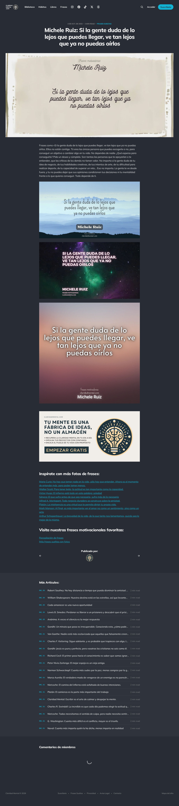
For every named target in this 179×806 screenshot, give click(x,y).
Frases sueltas (104, 24)
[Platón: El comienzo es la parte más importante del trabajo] (89, 692)
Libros (53, 7)
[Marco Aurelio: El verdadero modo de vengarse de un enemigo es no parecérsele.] (89, 677)
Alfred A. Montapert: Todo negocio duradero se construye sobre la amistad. (79, 500)
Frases (63, 7)
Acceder (151, 7)
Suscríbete (165, 7)
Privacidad (91, 793)
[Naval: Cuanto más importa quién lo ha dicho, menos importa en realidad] (89, 728)
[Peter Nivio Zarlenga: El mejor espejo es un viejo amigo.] (89, 663)
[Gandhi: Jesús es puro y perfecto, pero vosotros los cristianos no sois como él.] (89, 648)
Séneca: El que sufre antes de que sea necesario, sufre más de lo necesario (79, 496)
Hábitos (42, 7)
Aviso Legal (104, 793)
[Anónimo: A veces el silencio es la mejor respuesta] (89, 619)
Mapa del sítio (167, 793)
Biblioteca (30, 7)
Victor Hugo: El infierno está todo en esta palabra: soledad (70, 493)
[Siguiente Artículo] (138, 556)
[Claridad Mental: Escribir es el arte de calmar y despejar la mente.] (89, 699)
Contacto (117, 793)
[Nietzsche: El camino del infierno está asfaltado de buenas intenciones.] (89, 684)
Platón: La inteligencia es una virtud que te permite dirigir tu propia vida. (77, 504)
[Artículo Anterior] (41, 556)
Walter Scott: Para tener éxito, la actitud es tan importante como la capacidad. (81, 489)
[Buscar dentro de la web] (142, 7)
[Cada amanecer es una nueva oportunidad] (89, 605)
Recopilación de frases (51, 537)
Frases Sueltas (77, 793)
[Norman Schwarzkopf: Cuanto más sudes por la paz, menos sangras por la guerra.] (89, 670)
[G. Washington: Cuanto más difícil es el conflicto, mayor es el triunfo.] (89, 721)
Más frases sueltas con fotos (54, 541)
